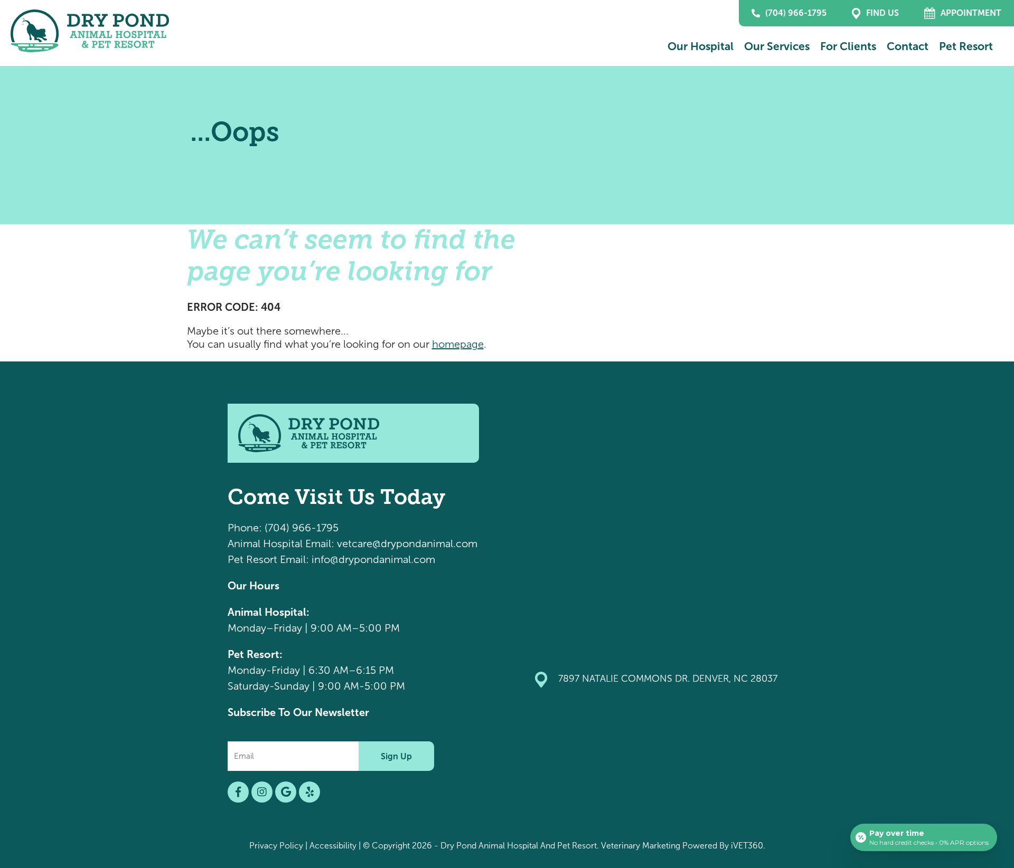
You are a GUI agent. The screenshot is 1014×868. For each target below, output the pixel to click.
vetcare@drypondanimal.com (407, 543)
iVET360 (747, 845)
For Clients (848, 46)
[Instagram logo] (262, 792)
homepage (458, 344)
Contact (907, 46)
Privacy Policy (276, 845)
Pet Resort (966, 46)
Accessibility (332, 845)
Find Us (882, 12)
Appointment (971, 12)
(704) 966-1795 (796, 12)
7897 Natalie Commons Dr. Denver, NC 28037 (667, 678)
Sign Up (396, 756)
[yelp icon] (309, 792)
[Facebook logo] (238, 792)
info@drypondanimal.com (373, 559)
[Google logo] (285, 792)
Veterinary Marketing (640, 845)
